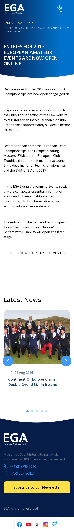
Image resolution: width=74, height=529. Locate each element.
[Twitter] (37, 524)
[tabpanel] (37, 354)
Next (66, 361)
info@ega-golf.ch (22, 473)
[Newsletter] (54, 524)
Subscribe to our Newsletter (37, 487)
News (19, 23)
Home (7, 23)
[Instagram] (45, 524)
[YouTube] (28, 524)
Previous (8, 361)
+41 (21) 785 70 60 (23, 466)
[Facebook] (19, 524)
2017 (30, 23)
